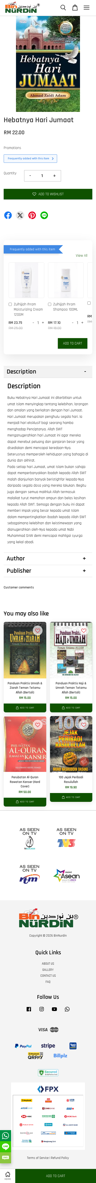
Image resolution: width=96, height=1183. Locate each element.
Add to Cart (72, 343)
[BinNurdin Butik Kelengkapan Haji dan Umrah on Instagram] (41, 1012)
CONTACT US (48, 976)
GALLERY (48, 970)
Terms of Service (38, 1158)
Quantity (10, 173)
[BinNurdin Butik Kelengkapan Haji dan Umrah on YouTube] (54, 1012)
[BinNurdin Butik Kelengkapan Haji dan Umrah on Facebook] (28, 1012)
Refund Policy (60, 1158)
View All (81, 255)
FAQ (48, 982)
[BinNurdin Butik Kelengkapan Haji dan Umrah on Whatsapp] (67, 1012)
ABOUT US (48, 964)
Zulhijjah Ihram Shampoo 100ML (65, 307)
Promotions (12, 148)
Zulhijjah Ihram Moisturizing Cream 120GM (28, 309)
